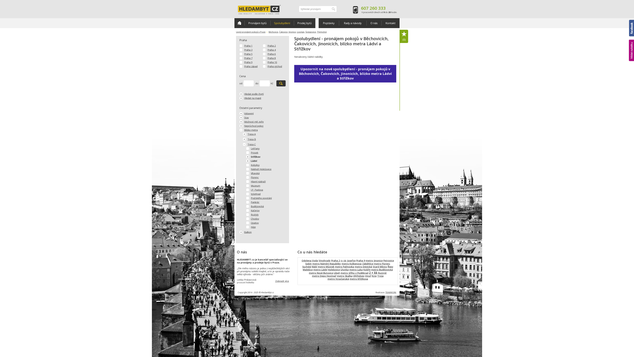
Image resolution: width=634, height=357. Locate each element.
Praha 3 (248, 49)
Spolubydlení (282, 23)
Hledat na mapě (252, 98)
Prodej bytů (304, 23)
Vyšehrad (256, 194)
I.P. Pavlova (257, 189)
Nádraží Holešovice (261, 169)
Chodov (255, 218)
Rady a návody (353, 23)
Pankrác (255, 202)
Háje (253, 227)
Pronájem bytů (257, 23)
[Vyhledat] (281, 83)
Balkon (248, 232)
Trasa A (251, 134)
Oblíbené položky (404, 39)
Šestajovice (310, 32)
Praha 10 (272, 62)
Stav (246, 117)
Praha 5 (248, 54)
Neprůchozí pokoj (253, 125)
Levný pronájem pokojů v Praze (250, 32)
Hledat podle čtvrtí (254, 94)
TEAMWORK (390, 292)
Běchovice (273, 32)
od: (241, 83)
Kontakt (390, 23)
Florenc (255, 177)
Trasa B (251, 139)
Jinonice (292, 32)
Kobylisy (255, 165)
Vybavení (249, 113)
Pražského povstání (261, 198)
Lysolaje (300, 32)
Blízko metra (251, 130)
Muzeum (255, 185)
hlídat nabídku (631, 44)
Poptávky (329, 23)
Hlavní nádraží (258, 181)
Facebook (631, 21)
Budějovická (257, 206)
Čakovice (283, 32)
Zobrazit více (282, 281)
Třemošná (322, 32)
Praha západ (251, 66)
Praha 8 (271, 58)
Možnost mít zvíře (254, 121)
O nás (374, 23)
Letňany (255, 148)
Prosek (254, 152)
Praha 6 (271, 54)
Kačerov (255, 210)
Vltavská (255, 173)
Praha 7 (248, 58)
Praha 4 (271, 49)
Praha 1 (248, 45)
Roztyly (255, 214)
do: (257, 83)
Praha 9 (248, 62)
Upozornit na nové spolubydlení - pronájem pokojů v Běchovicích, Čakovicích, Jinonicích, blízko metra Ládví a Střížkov (345, 73)
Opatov (255, 222)
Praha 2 (271, 45)
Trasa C (251, 144)
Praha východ (274, 66)
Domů (239, 23)
